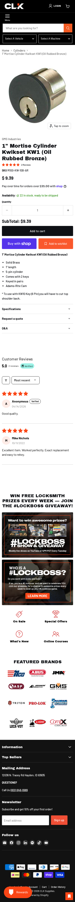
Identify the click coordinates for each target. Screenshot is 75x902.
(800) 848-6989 (19, 790)
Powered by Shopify (37, 895)
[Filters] (6, 380)
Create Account (29, 886)
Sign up (59, 820)
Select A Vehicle (14, 38)
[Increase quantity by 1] (68, 210)
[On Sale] (19, 617)
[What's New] (19, 637)
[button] (54, 6)
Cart (44, 886)
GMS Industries (11, 139)
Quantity (6, 201)
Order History (58, 886)
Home (5, 50)
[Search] (68, 28)
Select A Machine (50, 38)
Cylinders (19, 50)
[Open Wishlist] (69, 896)
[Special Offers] (55, 617)
